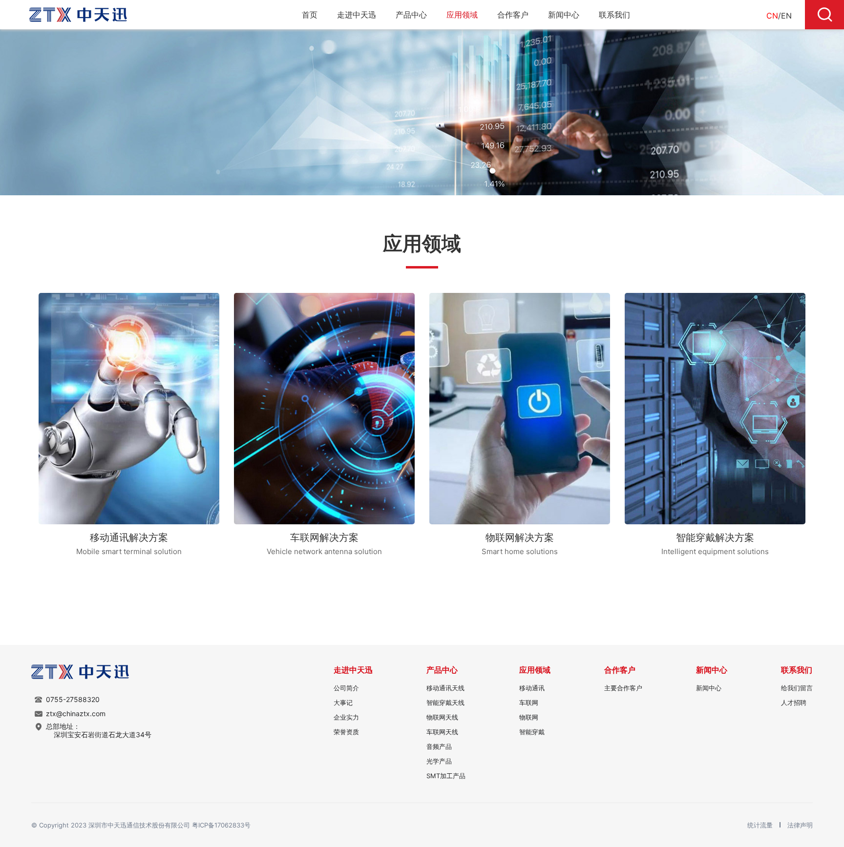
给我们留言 (797, 688)
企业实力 (346, 717)
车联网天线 (442, 732)
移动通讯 (532, 688)
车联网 (528, 702)
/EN (779, 16)
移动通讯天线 (445, 688)
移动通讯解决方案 (129, 537)
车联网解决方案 (324, 537)
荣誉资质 (346, 732)
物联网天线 (442, 717)
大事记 (343, 702)
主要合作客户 (623, 688)
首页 (309, 15)
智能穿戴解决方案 (715, 537)
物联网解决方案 (519, 537)
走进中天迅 (356, 15)
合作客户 (512, 15)
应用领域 (462, 15)
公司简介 (346, 688)
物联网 (528, 717)
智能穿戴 (532, 732)
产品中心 (411, 15)
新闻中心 (563, 15)
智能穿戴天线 (445, 702)
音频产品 (439, 746)
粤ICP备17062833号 (221, 825)
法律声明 (800, 825)
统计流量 (761, 825)
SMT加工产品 (445, 776)
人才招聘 (793, 702)
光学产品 (439, 761)
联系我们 (614, 15)
